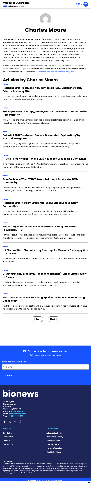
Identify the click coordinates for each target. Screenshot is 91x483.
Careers (6, 440)
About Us (7, 428)
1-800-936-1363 (16, 416)
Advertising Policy (54, 433)
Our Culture (8, 433)
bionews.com (17, 411)
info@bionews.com (17, 413)
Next (52, 319)
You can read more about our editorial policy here (55, 72)
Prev (38, 319)
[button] (79, 4)
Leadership (8, 437)
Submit (8, 375)
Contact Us (8, 444)
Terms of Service (54, 448)
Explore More (52, 428)
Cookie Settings (53, 452)
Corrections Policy (54, 437)
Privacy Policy (52, 444)
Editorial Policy (53, 440)
